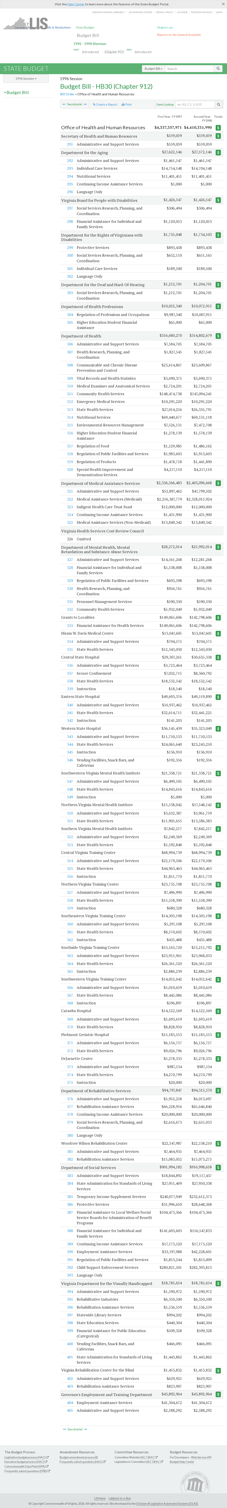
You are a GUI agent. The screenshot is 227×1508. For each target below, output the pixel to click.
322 (70, 499)
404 (70, 1402)
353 (70, 844)
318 (70, 453)
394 (70, 1291)
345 (70, 752)
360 (70, 923)
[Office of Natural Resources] (85, 104)
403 (70, 1386)
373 (70, 1066)
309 (70, 378)
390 (70, 1251)
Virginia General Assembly (108, 12)
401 (70, 1357)
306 (70, 344)
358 (70, 900)
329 (70, 580)
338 (70, 681)
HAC (143, 1457)
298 (70, 221)
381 (70, 1151)
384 (70, 1183)
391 (70, 1259)
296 (70, 191)
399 (70, 1330)
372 (70, 1050)
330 (70, 588)
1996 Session (25, 78)
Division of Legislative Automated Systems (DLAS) (167, 1503)
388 (70, 1230)
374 (70, 1074)
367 (70, 995)
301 (70, 268)
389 (70, 1243)
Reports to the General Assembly (179, 35)
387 (70, 1212)
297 (70, 208)
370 (70, 1026)
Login (219, 12)
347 (70, 781)
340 (70, 704)
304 (70, 314)
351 (70, 820)
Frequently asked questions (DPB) (25, 1471)
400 (70, 1343)
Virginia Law (165, 27)
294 (70, 176)
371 (70, 1042)
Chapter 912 (114, 52)
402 (70, 1378)
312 (70, 401)
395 (70, 1299)
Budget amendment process (77, 1457)
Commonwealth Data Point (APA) (24, 1466)
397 (70, 1314)
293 (70, 168)
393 (70, 1275)
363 (70, 955)
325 (70, 522)
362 (70, 939)
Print (128, 104)
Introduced (90, 52)
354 (70, 860)
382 (70, 1159)
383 (70, 1175)
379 (70, 1122)
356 (70, 876)
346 (70, 760)
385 (70, 1196)
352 (70, 836)
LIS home (182, 12)
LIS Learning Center (140, 12)
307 (70, 351)
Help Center (75, 4)
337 (70, 673)
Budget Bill (88, 35)
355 (70, 868)
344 (70, 744)
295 (70, 184)
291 (70, 144)
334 (70, 641)
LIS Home (100, 1498)
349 (70, 796)
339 (70, 688)
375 (70, 1082)
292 (70, 160)
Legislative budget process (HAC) (24, 1457)
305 (70, 322)
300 (70, 255)
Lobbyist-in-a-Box (120, 1498)
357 (70, 892)
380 (70, 1135)
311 (70, 393)
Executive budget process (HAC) (24, 1462)
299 (70, 247)
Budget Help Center (182, 1462)
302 (70, 276)
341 (70, 712)
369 (70, 1019)
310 (70, 386)
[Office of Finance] (64, 104)
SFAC (151, 1457)
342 (70, 720)
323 (70, 506)
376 (70, 1098)
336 (70, 665)
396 (70, 1307)
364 (70, 963)
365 (70, 971)
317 (70, 446)
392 (70, 1267)
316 (70, 432)
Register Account (201, 12)
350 (70, 813)
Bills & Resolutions (58, 27)
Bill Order (67, 94)
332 (70, 609)
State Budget (85, 27)
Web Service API (201, 1457)
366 (70, 987)
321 (70, 491)
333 (70, 625)
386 (70, 1204)
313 (70, 409)
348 (70, 789)
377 (70, 1106)
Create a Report (106, 104)
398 (70, 1322)
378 (70, 1114)
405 (70, 1410)
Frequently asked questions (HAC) (81, 1462)
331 (70, 601)
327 (70, 559)
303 (70, 292)
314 (70, 417)
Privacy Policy (164, 12)
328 (70, 567)
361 (70, 931)
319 (70, 461)
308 (70, 365)
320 (70, 469)
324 (70, 514)
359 (70, 908)
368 (70, 1002)
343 (70, 736)
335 (70, 649)
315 (70, 425)
